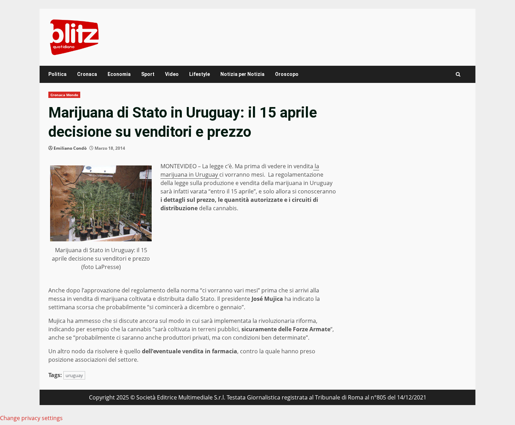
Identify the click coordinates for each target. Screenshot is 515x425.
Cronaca (87, 74)
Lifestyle (199, 74)
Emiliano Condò (70, 148)
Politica (57, 74)
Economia (119, 74)
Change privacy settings (31, 418)
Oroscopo (286, 74)
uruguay (74, 375)
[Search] (458, 74)
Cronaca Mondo (64, 94)
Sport (147, 74)
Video (172, 74)
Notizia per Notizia (242, 74)
